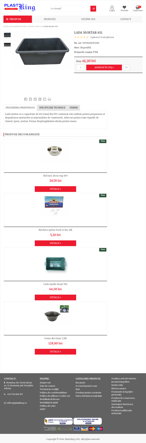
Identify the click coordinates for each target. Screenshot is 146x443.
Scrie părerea (107, 37)
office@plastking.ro (17, 403)
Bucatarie (80, 382)
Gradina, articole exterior (31, 26)
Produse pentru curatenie (88, 392)
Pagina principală (10, 26)
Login (112, 10)
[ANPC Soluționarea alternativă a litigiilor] (58, 424)
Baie (78, 389)
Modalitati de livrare (50, 399)
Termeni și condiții (49, 389)
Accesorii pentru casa (86, 386)
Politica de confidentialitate (53, 392)
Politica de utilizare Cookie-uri (55, 396)
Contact (125, 19)
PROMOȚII (50, 19)
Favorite (124, 10)
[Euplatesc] (73, 431)
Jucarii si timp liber (120, 382)
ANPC (43, 409)
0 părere (94, 37)
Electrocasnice (118, 388)
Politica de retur (48, 406)
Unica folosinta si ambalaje (89, 396)
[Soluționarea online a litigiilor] (87, 424)
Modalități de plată (49, 402)
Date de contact (47, 386)
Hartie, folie (117, 385)
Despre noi (88, 19)
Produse (15, 19)
